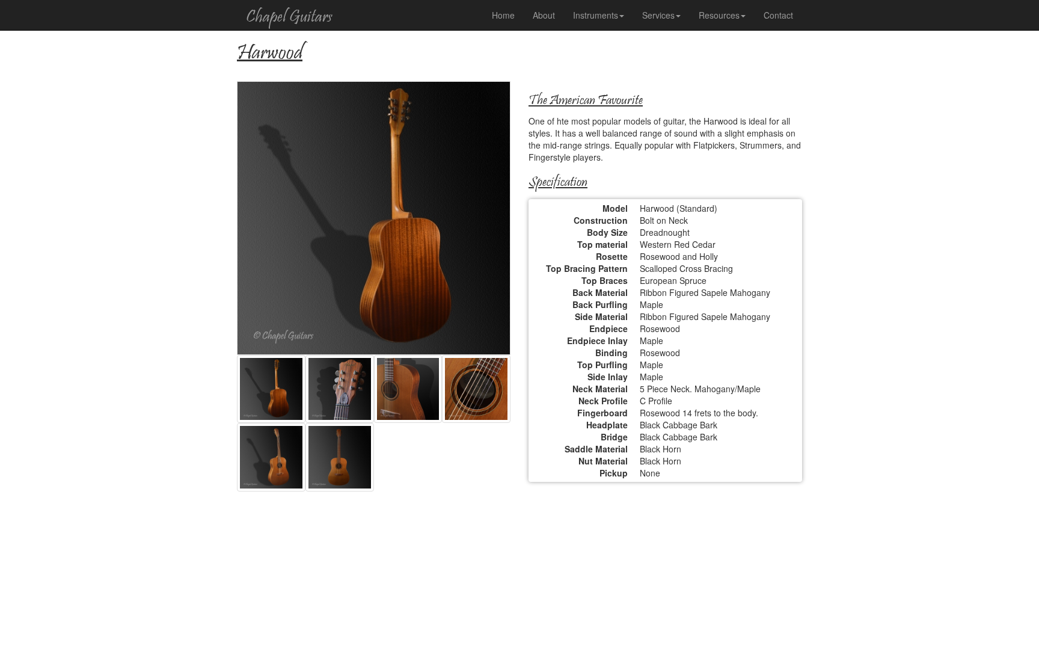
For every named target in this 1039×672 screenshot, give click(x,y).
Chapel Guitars (289, 17)
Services (658, 15)
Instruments (595, 15)
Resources (719, 15)
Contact (778, 15)
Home (503, 15)
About (544, 15)
